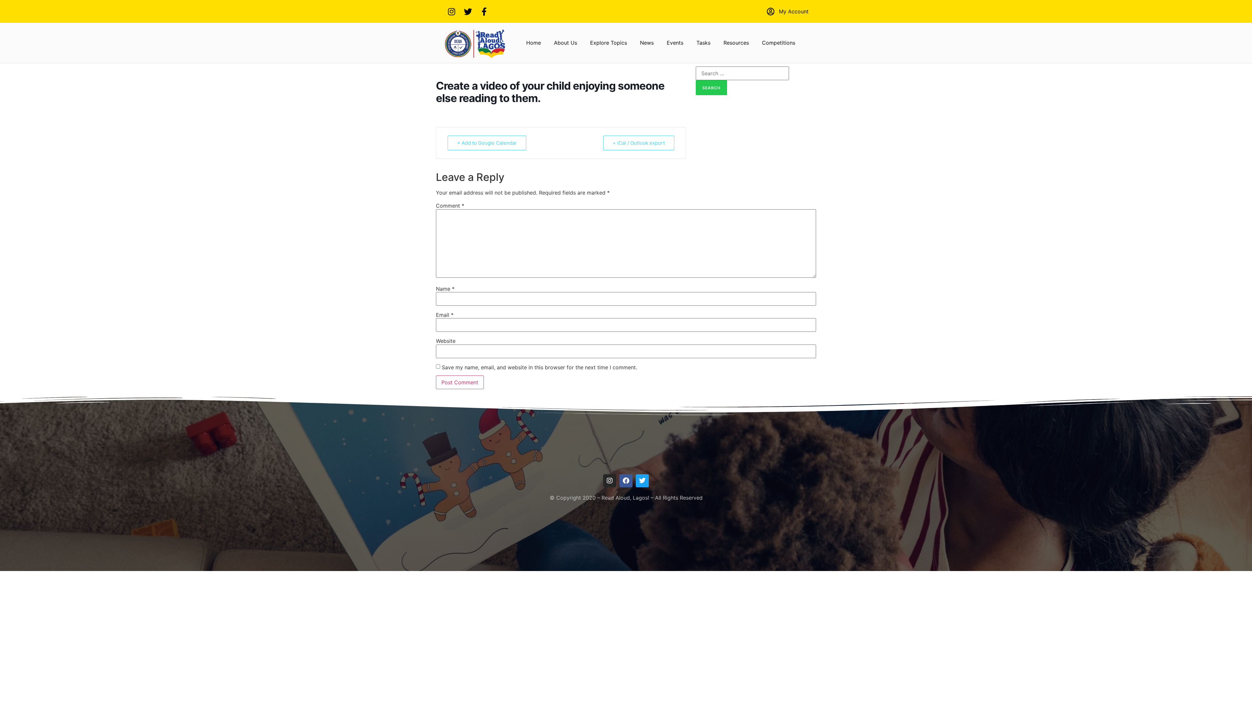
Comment (450, 205)
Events (675, 42)
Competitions (778, 42)
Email (445, 314)
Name (445, 288)
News (647, 42)
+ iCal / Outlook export (639, 143)
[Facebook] (626, 480)
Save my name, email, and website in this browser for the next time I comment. (539, 367)
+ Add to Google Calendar (487, 143)
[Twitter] (468, 11)
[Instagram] (451, 11)
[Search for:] (742, 73)
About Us (565, 42)
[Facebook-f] (484, 11)
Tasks (703, 42)
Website (445, 341)
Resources (736, 42)
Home (533, 42)
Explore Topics (608, 42)
